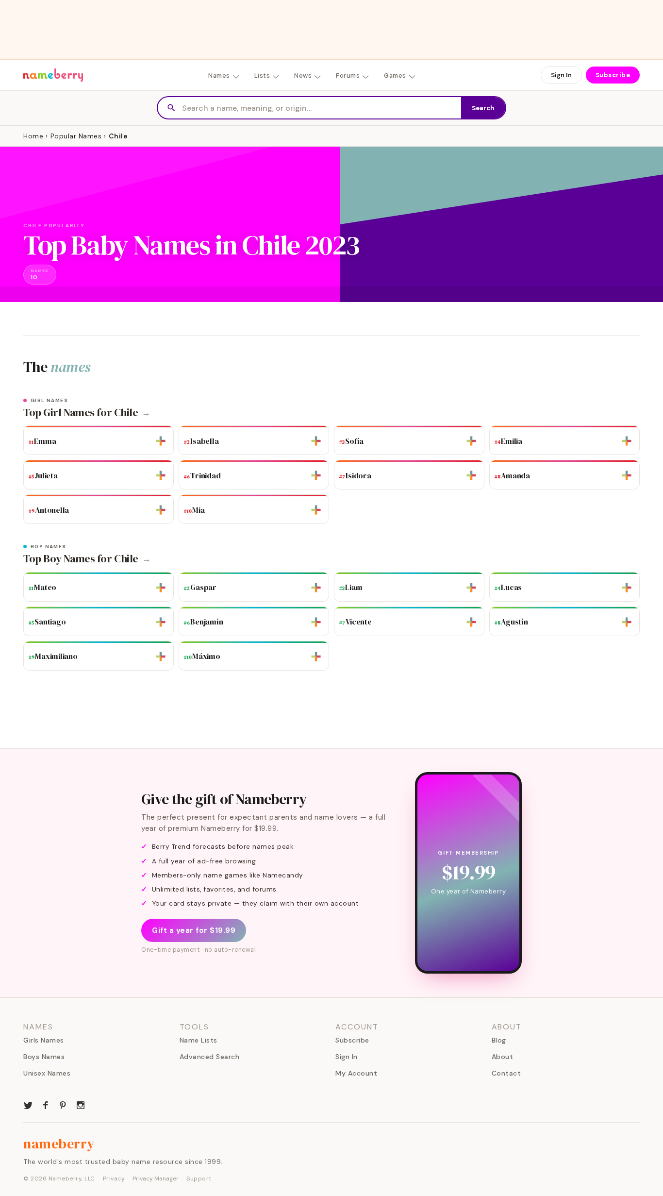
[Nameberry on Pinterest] (63, 1104)
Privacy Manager (156, 1178)
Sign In (561, 75)
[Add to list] (160, 441)
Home (33, 136)
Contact (506, 1073)
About (503, 1056)
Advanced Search (210, 1056)
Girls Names (43, 1040)
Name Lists (198, 1040)
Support (199, 1178)
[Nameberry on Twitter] (28, 1104)
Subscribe (613, 75)
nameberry (59, 1143)
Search (483, 108)
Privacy (114, 1178)
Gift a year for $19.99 (193, 930)
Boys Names (44, 1056)
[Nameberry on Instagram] (80, 1104)
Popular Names (76, 136)
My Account (356, 1073)
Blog (499, 1040)
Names (219, 75)
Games (395, 75)
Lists (262, 75)
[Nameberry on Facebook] (45, 1104)
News (303, 75)
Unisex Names (46, 1073)
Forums (348, 75)
